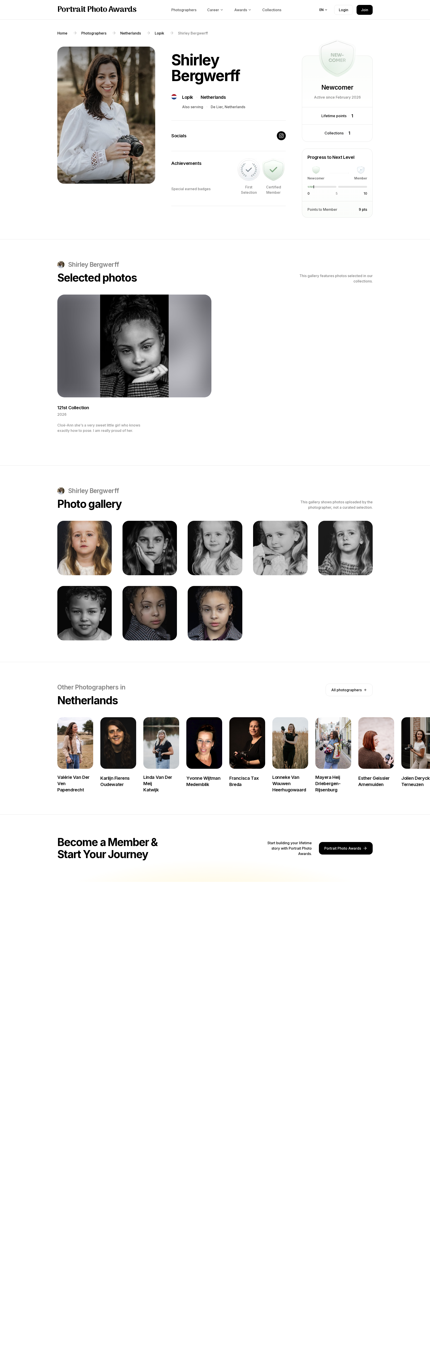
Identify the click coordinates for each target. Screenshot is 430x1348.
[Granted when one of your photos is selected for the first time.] (249, 169)
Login (343, 10)
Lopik (187, 97)
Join (364, 10)
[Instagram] (281, 135)
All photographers (346, 690)
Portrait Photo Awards (96, 9)
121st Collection (73, 407)
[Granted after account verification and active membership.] (273, 169)
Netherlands (213, 97)
